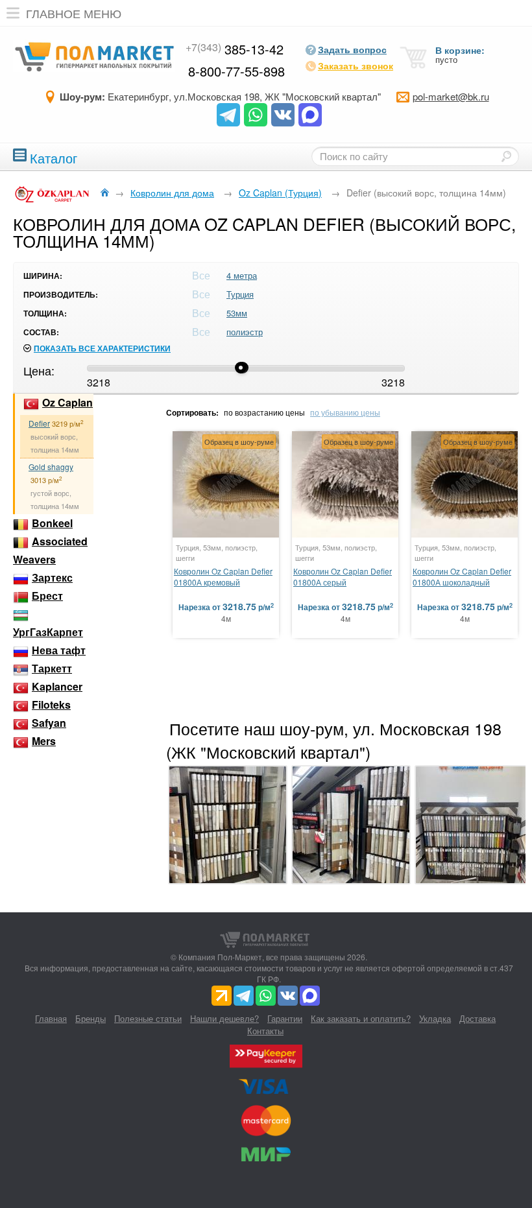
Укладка (435, 1018)
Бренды (90, 1018)
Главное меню (73, 13)
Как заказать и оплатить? (361, 1018)
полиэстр (244, 332)
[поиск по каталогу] (506, 156)
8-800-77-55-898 (236, 71)
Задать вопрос (352, 49)
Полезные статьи (148, 1018)
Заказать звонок (355, 65)
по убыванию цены (345, 412)
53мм (236, 313)
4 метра (241, 275)
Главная (51, 1018)
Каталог (53, 156)
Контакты (265, 1030)
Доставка (477, 1018)
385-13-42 (235, 49)
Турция (240, 294)
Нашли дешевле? (224, 1018)
